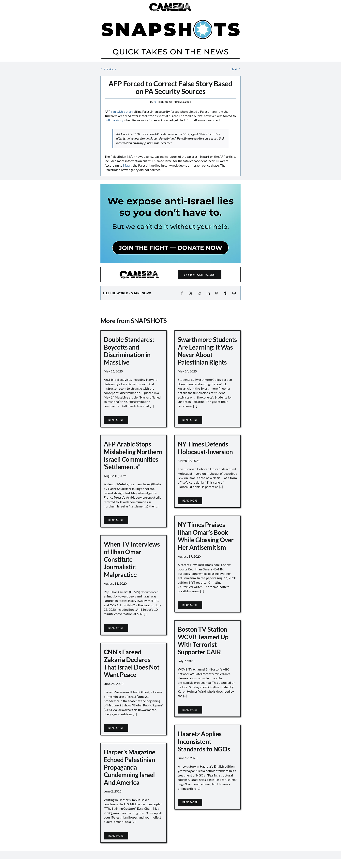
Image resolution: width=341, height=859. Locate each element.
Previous (110, 69)
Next (233, 69)
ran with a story (122, 111)
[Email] (234, 293)
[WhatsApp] (217, 293)
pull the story (114, 120)
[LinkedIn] (208, 293)
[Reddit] (199, 293)
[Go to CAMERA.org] (170, 274)
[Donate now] (170, 186)
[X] (190, 293)
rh (155, 101)
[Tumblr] (225, 293)
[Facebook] (182, 293)
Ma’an (127, 165)
